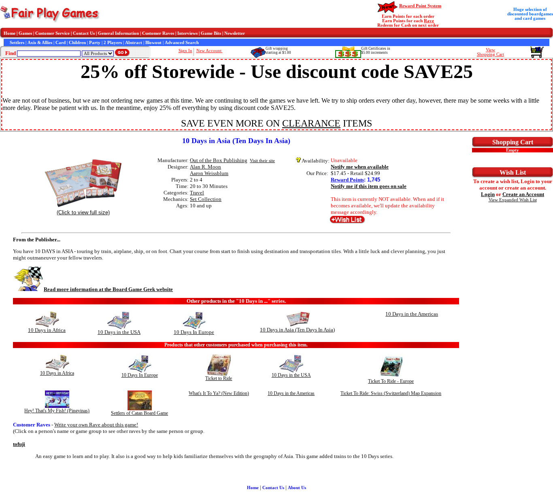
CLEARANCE (311, 123)
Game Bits (211, 33)
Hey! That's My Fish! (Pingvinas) (56, 411)
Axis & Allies (40, 42)
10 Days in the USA (119, 332)
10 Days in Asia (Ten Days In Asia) (297, 330)
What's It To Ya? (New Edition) (219, 393)
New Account (209, 51)
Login (488, 194)
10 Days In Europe (194, 332)
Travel (197, 193)
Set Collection (205, 199)
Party (94, 42)
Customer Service (52, 33)
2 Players (113, 42)
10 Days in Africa (47, 330)
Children (77, 42)
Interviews (187, 33)
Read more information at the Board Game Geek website (108, 289)
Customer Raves (158, 33)
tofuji (19, 444)
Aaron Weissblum (209, 173)
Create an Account (523, 194)
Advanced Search (182, 42)
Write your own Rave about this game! (96, 425)
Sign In (185, 51)
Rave (429, 21)
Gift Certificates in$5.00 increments (375, 50)
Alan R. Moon (205, 167)
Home (9, 33)
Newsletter (234, 33)
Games (25, 33)
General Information (118, 33)
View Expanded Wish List (513, 200)
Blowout (153, 42)
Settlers (17, 42)
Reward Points (347, 180)
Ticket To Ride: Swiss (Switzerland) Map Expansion (390, 393)
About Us (297, 487)
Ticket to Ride (218, 378)
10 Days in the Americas (411, 314)
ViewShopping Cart (490, 52)
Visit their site (262, 160)
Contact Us (84, 33)
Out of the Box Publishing (218, 160)
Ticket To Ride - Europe (391, 381)
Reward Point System (420, 6)
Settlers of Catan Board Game (139, 413)
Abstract (133, 42)
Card (60, 42)
